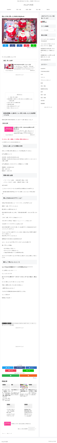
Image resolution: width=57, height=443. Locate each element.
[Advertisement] (19, 52)
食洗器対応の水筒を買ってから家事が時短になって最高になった (48, 50)
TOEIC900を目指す (45, 71)
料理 (42, 83)
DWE (14, 323)
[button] (55, 30)
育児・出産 (5, 323)
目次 (18, 94)
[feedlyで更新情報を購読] (10, 375)
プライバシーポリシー (46, 80)
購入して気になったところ (13, 107)
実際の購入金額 (11, 104)
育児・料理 (43, 97)
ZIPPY (26, 323)
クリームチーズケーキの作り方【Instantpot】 (48, 40)
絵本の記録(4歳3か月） (46, 59)
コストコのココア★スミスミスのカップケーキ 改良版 (48, 44)
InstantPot (43, 68)
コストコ (43, 77)
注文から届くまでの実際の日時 (14, 102)
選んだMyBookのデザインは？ (14, 106)
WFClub (22, 323)
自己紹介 (43, 100)
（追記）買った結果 (13, 97)
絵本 (42, 91)
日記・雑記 (43, 86)
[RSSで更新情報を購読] (28, 375)
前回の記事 (12, 100)
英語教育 (9, 323)
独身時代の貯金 (44, 89)
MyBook (17, 323)
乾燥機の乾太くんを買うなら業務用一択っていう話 (48, 56)
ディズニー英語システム (32, 323)
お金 (42, 74)
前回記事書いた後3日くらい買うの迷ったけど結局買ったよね (20, 98)
